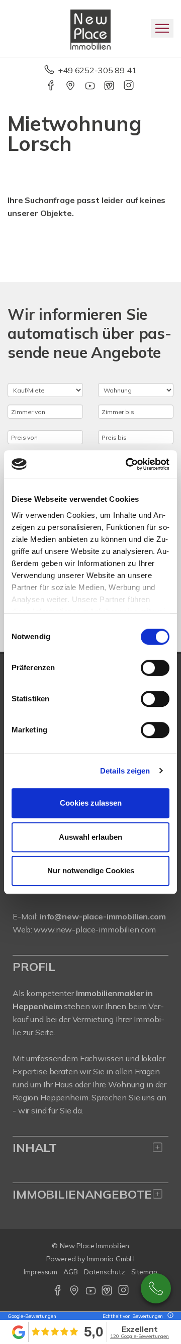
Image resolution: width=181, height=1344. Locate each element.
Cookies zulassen (91, 803)
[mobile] (162, 28)
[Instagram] (129, 86)
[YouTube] (91, 86)
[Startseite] (90, 29)
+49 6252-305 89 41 (97, 70)
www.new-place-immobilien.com (95, 929)
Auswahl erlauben (90, 837)
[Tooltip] (168, 1316)
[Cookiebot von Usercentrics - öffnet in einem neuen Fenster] (127, 464)
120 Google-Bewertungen (139, 1336)
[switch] (155, 668)
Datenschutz (104, 1271)
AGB (70, 1271)
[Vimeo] (110, 86)
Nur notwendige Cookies (90, 870)
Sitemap (144, 1271)
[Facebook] (51, 86)
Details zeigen (125, 770)
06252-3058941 (156, 1288)
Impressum (40, 1271)
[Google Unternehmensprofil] (71, 86)
